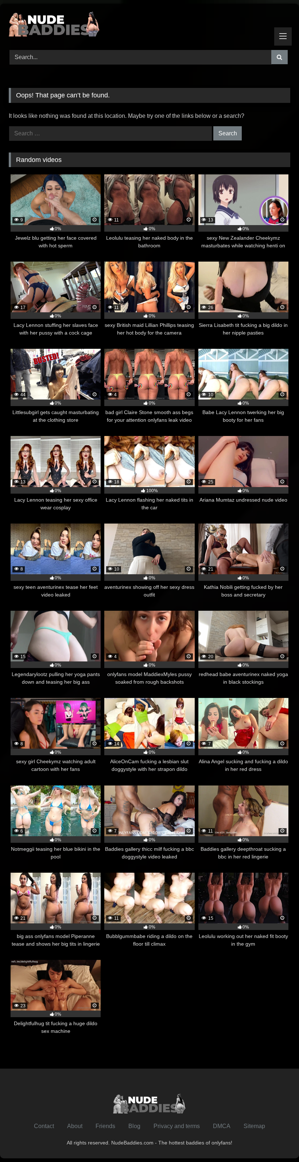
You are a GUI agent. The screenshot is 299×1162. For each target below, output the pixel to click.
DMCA (221, 1126)
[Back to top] (276, 1140)
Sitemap (254, 1126)
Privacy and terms (177, 1126)
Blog (134, 1126)
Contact (44, 1126)
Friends (105, 1126)
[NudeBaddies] (149, 24)
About (74, 1126)
